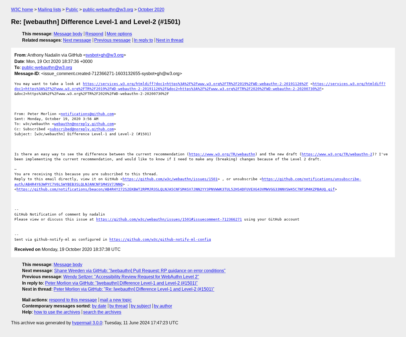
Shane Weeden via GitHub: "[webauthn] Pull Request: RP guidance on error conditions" (140, 270)
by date (99, 306)
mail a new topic (116, 300)
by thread (118, 306)
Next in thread (169, 40)
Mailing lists (49, 9)
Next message (77, 40)
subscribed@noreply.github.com (82, 129)
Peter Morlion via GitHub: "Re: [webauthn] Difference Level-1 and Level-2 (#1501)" (134, 289)
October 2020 (151, 9)
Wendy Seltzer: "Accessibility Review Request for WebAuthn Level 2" (131, 276)
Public (72, 9)
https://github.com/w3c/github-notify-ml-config (160, 239)
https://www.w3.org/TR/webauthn (222, 154)
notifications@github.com (87, 114)
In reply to (143, 40)
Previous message (112, 40)
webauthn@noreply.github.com (84, 124)
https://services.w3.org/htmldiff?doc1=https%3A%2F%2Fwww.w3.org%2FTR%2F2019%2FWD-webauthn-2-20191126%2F (195, 84)
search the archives (102, 312)
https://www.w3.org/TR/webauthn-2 (337, 154)
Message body (68, 33)
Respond (94, 33)
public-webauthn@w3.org (108, 9)
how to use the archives (57, 312)
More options (119, 33)
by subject (141, 306)
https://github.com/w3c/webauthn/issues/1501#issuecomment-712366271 (169, 219)
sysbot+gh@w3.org (104, 55)
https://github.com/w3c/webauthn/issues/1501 (170, 179)
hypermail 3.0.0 (87, 322)
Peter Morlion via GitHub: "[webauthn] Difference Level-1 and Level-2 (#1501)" (121, 283)
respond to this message (73, 300)
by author (163, 306)
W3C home (22, 9)
